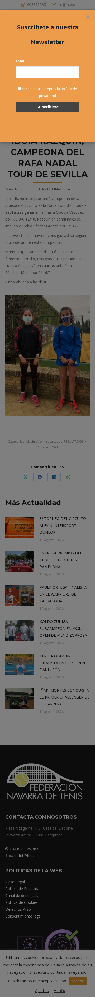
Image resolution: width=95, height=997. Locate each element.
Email (21, 61)
